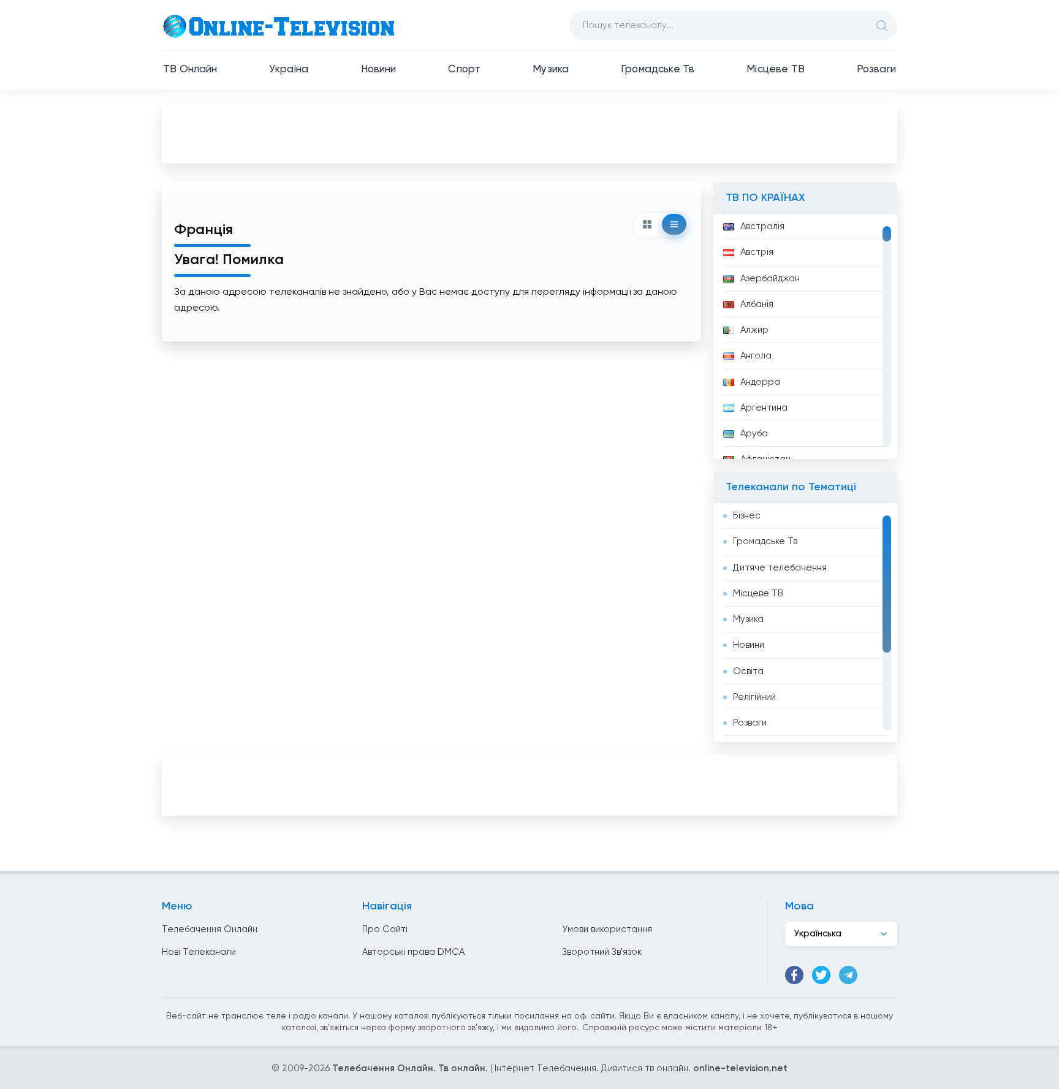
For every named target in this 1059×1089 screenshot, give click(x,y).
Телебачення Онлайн (209, 929)
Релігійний (754, 697)
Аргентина (764, 407)
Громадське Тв (657, 69)
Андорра (760, 382)
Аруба (754, 433)
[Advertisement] (529, 132)
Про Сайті (385, 929)
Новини (379, 69)
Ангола (756, 355)
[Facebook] (794, 975)
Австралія (762, 226)
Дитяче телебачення (780, 567)
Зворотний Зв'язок (602, 952)
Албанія (756, 304)
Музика (551, 69)
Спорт (464, 69)
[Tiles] (647, 224)
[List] (674, 224)
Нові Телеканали (199, 952)
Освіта (748, 671)
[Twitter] (821, 975)
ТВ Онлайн (190, 69)
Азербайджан (770, 278)
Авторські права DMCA (413, 952)
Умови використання (607, 929)
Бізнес (747, 515)
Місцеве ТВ (775, 69)
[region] (805, 336)
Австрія (756, 252)
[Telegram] (848, 975)
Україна (288, 69)
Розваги (876, 69)
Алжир (754, 330)
